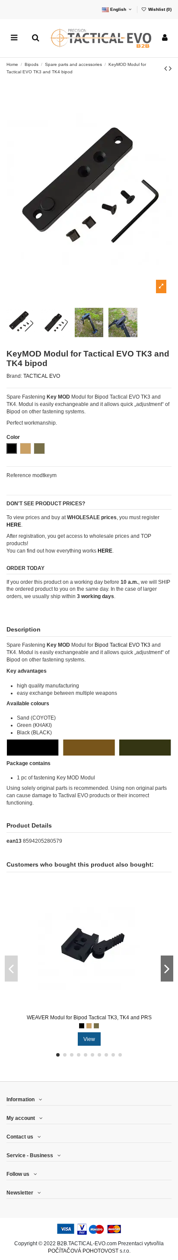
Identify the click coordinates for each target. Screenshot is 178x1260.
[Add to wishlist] (79, 1008)
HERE (105, 551)
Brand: (14, 376)
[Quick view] (99, 1008)
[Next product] (170, 68)
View (89, 1039)
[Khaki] (96, 1025)
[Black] (81, 1025)
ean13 (14, 841)
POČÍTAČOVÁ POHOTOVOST (83, 1251)
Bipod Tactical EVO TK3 (122, 645)
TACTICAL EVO (41, 376)
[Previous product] (166, 68)
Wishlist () (159, 9)
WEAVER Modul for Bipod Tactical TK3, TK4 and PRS (89, 1018)
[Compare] (89, 1008)
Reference (18, 475)
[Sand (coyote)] (89, 1025)
